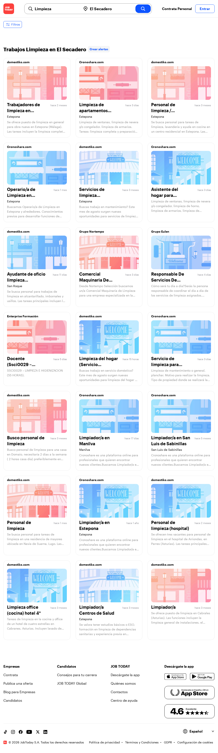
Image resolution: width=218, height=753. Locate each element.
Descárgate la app (125, 675)
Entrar (205, 9)
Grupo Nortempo (91, 231)
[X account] (38, 732)
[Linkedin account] (45, 732)
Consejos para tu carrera (77, 675)
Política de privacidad (104, 742)
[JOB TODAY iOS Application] (175, 676)
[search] (143, 8)
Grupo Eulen (160, 231)
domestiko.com (18, 62)
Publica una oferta (18, 683)
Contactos (119, 692)
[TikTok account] (5, 732)
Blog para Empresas (19, 692)
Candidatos (12, 700)
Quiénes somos (123, 683)
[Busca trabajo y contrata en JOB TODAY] (8, 8)
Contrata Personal (177, 9)
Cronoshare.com (91, 62)
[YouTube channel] (29, 732)
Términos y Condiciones (142, 742)
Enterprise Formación (22, 316)
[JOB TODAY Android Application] (202, 676)
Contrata (10, 675)
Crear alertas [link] (99, 49)
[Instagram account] (13, 732)
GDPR (168, 742)
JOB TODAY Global (71, 683)
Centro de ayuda (124, 700)
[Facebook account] (21, 732)
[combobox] (56, 9)
